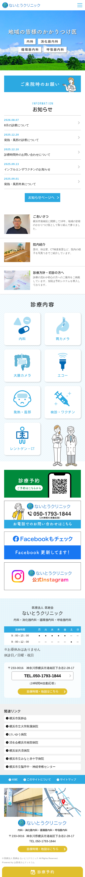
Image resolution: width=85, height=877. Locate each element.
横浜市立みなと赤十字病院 (26, 758)
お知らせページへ (41, 197)
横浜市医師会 (18, 718)
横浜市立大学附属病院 (23, 726)
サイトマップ (68, 779)
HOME (15, 779)
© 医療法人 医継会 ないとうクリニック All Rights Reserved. (30, 858)
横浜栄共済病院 (19, 750)
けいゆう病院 (18, 734)
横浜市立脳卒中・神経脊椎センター (32, 766)
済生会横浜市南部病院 (23, 742)
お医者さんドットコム (24, 862)
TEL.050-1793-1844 (42, 676)
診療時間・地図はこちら (42, 691)
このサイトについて (39, 779)
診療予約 (46, 872)
